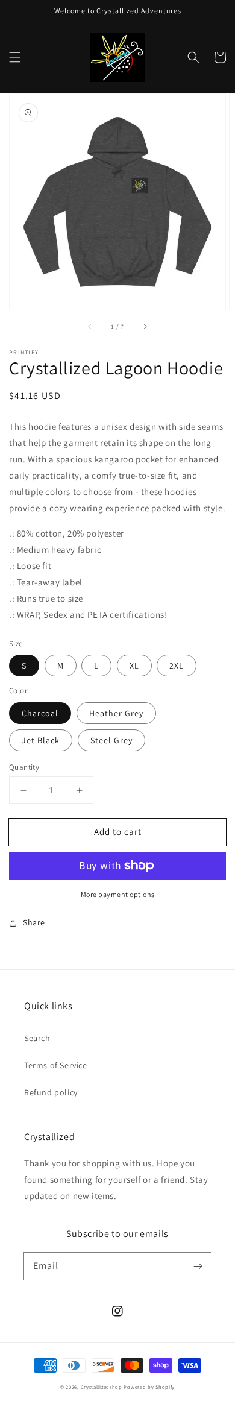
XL (134, 665)
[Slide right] (144, 326)
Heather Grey (116, 713)
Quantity (24, 767)
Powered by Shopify (149, 1386)
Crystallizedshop (101, 1386)
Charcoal (40, 713)
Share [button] (34, 922)
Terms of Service (55, 1065)
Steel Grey (111, 740)
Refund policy (51, 1092)
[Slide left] (90, 326)
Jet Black (41, 740)
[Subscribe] (197, 1266)
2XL (176, 665)
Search (37, 1038)
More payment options (118, 894)
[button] (15, 57)
